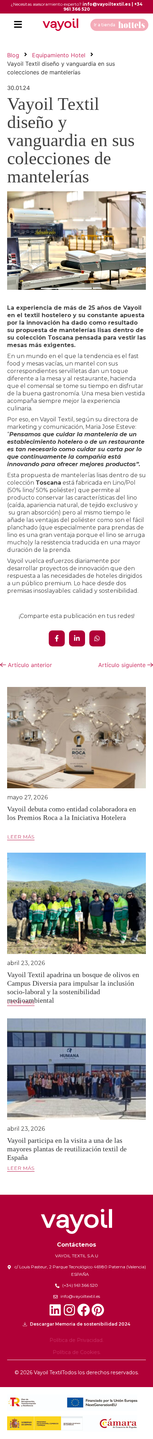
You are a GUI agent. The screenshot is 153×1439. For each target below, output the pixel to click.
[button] (18, 24)
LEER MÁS (21, 837)
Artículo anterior (29, 664)
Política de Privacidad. (76, 1340)
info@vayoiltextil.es (107, 4)
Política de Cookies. (77, 1352)
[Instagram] (69, 1310)
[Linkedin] (55, 1310)
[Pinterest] (97, 1310)
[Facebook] (83, 1310)
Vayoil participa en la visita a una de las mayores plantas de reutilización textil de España (67, 1148)
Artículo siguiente (122, 664)
